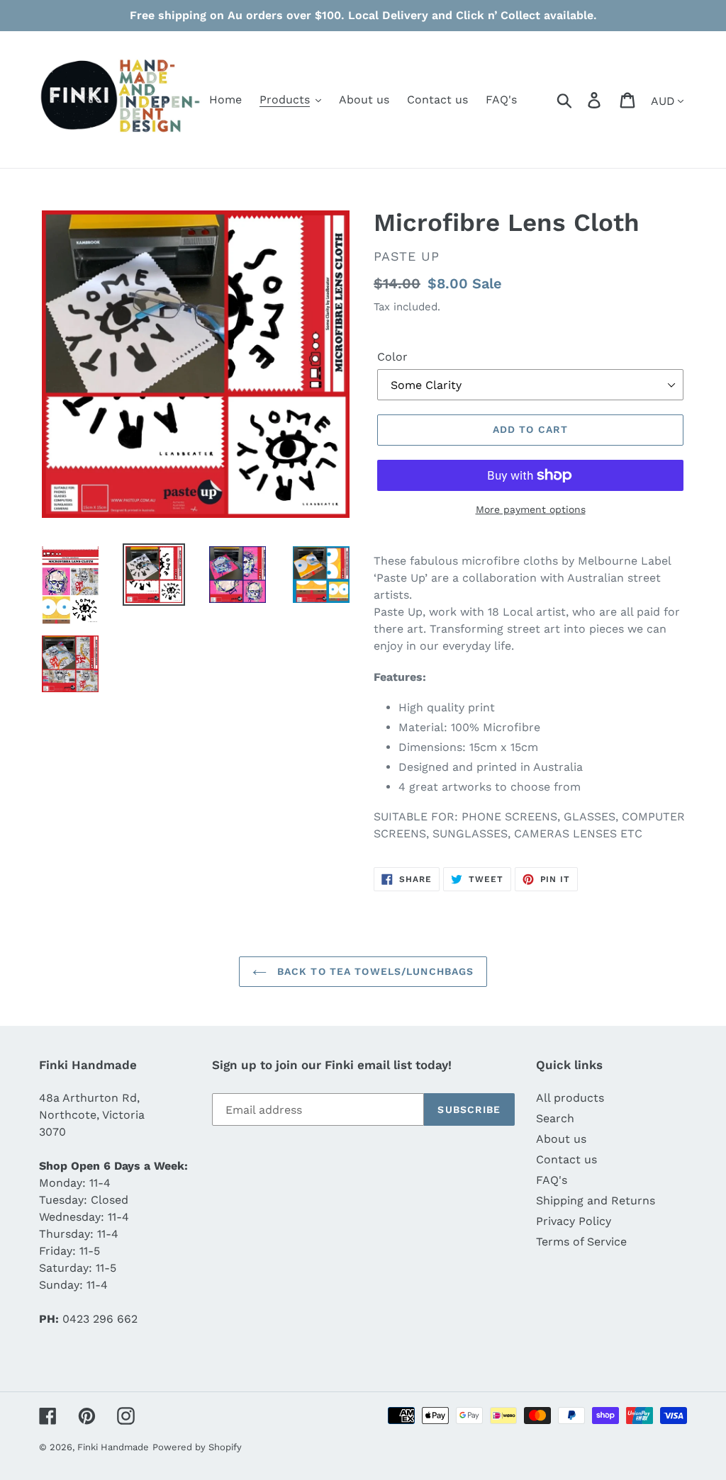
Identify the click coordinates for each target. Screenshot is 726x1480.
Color (392, 356)
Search (555, 1118)
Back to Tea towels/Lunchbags (374, 971)
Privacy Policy (573, 1221)
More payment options (531, 509)
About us (561, 1139)
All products (570, 1098)
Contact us (566, 1159)
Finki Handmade (113, 1447)
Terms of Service (581, 1241)
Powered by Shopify (197, 1447)
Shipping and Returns (595, 1200)
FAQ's (551, 1180)
